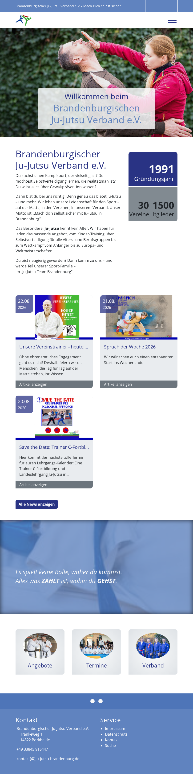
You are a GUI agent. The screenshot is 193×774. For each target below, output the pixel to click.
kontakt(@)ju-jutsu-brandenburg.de (47, 758)
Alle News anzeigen (37, 504)
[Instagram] (100, 701)
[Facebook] (92, 701)
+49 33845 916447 (32, 749)
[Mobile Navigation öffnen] (172, 20)
